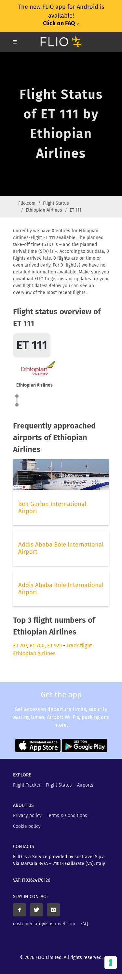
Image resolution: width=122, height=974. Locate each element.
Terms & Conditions (67, 815)
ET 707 (20, 645)
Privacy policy (27, 815)
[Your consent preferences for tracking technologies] (110, 962)
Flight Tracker (27, 785)
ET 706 (37, 645)
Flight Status (56, 203)
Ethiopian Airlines (44, 210)
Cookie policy (27, 826)
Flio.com (26, 203)
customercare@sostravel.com (44, 924)
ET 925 (54, 645)
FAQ (84, 924)
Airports (85, 785)
